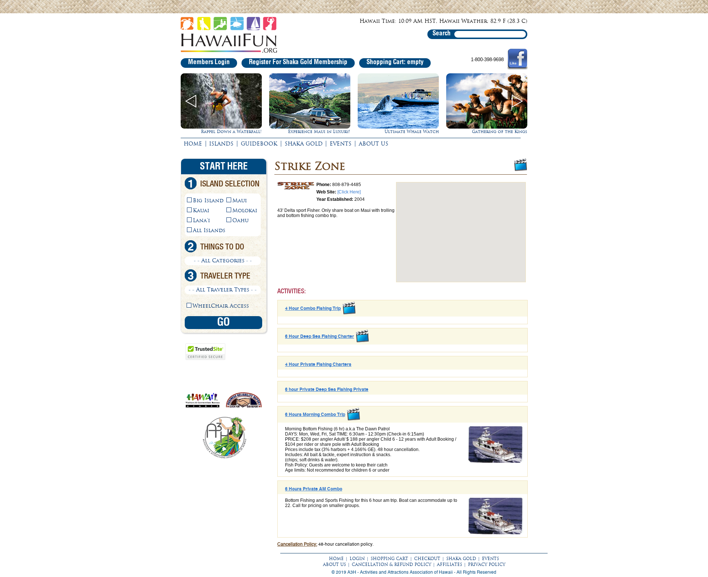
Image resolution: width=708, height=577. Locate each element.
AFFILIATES (449, 564)
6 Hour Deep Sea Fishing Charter (319, 336)
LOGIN (357, 558)
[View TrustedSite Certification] (205, 358)
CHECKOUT (427, 558)
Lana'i (201, 220)
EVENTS (340, 143)
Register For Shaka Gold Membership (298, 62)
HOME (193, 143)
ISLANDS (221, 143)
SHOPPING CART (389, 558)
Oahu (240, 220)
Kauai (201, 210)
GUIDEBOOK (259, 143)
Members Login (209, 62)
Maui (239, 200)
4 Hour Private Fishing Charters (318, 364)
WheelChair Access (220, 306)
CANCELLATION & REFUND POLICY (391, 564)
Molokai (244, 210)
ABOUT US (373, 143)
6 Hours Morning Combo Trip (315, 414)
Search (442, 33)
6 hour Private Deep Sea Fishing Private (326, 389)
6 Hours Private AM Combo (313, 489)
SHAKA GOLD (304, 143)
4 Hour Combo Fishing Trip (313, 308)
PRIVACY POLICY (486, 564)
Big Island (208, 200)
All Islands (209, 230)
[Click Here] (349, 192)
